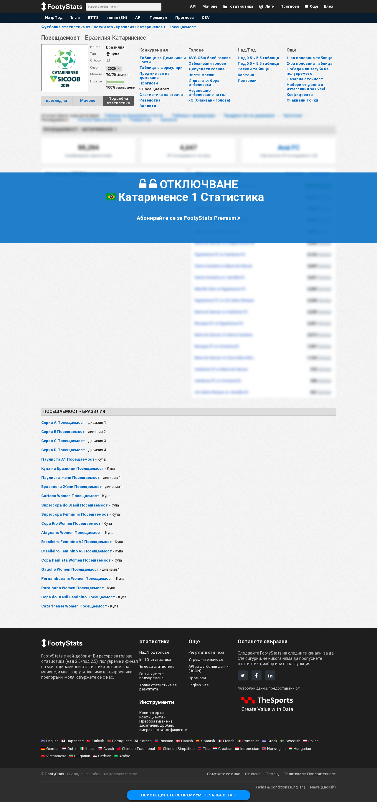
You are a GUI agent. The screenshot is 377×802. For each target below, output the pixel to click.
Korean (146, 741)
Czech (108, 748)
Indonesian (249, 748)
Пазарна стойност (305, 79)
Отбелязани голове (207, 63)
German (52, 748)
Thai (206, 748)
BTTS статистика (155, 659)
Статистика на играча (161, 94)
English (52, 741)
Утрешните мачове (205, 659)
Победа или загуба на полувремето (308, 71)
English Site (198, 685)
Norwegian (276, 748)
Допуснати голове (206, 69)
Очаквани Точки (302, 100)
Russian (166, 741)
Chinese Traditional (138, 748)
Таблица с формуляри (161, 67)
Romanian (250, 741)
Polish (313, 741)
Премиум (158, 17)
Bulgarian (82, 756)
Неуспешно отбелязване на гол (207, 92)
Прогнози (148, 83)
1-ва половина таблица (310, 58)
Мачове (87, 100)
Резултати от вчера (206, 652)
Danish (187, 741)
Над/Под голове (154, 652)
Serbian (104, 756)
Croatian (225, 748)
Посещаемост (155, 89)
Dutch (72, 748)
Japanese (75, 741)
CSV (206, 17)
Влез (328, 6)
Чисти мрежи (201, 75)
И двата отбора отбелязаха (203, 82)
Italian (90, 748)
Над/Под (53, 17)
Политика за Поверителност (310, 774)
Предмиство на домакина (154, 75)
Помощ (272, 774)
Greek (272, 741)
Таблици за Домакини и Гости (162, 60)
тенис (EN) (117, 17)
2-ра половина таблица (310, 63)
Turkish (98, 741)
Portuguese (122, 741)
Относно (253, 774)
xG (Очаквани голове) (209, 100)
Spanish (208, 741)
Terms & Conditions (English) (280, 787)
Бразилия (115, 47)
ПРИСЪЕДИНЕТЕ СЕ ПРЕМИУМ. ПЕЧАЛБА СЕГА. (187, 795)
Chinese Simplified (179, 748)
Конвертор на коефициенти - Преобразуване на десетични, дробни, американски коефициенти (163, 721)
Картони (246, 75)
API (138, 17)
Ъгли (75, 17)
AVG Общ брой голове (209, 58)
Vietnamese (56, 756)
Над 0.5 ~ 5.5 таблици (258, 58)
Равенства (150, 100)
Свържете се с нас (223, 774)
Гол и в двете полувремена (151, 676)
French (228, 741)
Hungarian (302, 748)
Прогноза (184, 17)
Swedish (292, 741)
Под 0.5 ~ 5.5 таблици (258, 63)
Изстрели (247, 80)
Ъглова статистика (156, 666)
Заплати (147, 106)
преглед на (56, 100)
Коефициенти (300, 94)
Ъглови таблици (253, 69)
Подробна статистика (118, 100)
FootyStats (54, 774)
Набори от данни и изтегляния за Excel (306, 86)
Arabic (124, 756)
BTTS (93, 17)
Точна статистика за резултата (158, 687)
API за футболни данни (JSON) (208, 668)
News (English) (323, 787)
